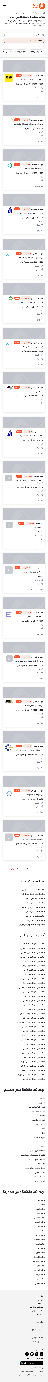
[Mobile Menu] (4, 6)
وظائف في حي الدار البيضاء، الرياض (32, 987)
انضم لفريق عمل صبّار (36, 1307)
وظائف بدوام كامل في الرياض (33, 889)
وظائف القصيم (39, 1217)
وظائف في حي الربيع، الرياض (34, 1079)
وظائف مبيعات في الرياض (35, 898)
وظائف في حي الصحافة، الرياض (33, 1039)
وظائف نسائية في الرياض (35, 915)
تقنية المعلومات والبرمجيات (34, 1168)
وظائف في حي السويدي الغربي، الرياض (30, 948)
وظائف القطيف (39, 1239)
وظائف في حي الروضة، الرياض (33, 943)
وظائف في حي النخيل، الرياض (33, 978)
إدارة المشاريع (40, 1172)
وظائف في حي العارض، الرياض (33, 1044)
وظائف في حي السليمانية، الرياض (32, 1013)
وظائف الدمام (40, 1209)
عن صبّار (40, 1300)
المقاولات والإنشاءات (37, 1159)
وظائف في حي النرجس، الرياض (33, 1070)
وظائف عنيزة (40, 1248)
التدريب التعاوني (37, 1310)
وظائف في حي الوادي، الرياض (33, 1026)
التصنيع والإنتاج (39, 1176)
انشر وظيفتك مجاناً (37, 1329)
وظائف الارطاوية (39, 1270)
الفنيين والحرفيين (38, 1181)
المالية (42, 1133)
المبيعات (42, 1098)
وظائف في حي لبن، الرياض (35, 1009)
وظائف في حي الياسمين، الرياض (32, 1061)
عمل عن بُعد (21, 51)
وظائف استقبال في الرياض (35, 902)
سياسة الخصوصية (37, 1375)
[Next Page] (12, 868)
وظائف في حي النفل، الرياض (34, 1031)
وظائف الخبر (40, 1213)
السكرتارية (41, 1141)
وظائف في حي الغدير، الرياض (34, 1048)
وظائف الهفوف (39, 1222)
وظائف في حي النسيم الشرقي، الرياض (30, 1022)
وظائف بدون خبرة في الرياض (34, 920)
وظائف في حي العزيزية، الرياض (33, 1035)
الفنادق (42, 1115)
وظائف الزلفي (40, 1283)
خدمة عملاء (40, 1124)
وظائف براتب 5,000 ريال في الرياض (32, 924)
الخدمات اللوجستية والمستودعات (32, 1155)
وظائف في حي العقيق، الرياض (33, 965)
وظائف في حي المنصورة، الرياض (33, 952)
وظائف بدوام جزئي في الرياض (33, 907)
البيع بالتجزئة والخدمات (36, 1107)
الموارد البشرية (39, 1137)
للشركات (40, 1326)
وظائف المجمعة (39, 1226)
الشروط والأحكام (24, 1375)
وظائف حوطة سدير (38, 1261)
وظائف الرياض (40, 1200)
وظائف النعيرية (39, 1257)
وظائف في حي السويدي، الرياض (32, 956)
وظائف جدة (41, 1204)
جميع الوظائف (35, 13)
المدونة (40, 1303)
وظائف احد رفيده (38, 1235)
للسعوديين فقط (36, 51)
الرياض (25, 13)
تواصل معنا (39, 1314)
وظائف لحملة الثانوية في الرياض (33, 894)
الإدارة (43, 1146)
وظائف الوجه (40, 1274)
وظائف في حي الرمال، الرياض (34, 1000)
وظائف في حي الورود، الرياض (34, 974)
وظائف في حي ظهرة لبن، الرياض (32, 1066)
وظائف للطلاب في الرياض (35, 911)
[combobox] (22, 46)
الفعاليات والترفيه (38, 1120)
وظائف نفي (40, 1252)
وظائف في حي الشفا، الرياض (34, 970)
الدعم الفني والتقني (37, 1150)
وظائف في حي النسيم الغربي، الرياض (31, 1074)
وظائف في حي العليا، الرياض (34, 1004)
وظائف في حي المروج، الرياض (33, 1018)
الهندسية (41, 1163)
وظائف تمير (41, 1265)
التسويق (42, 1102)
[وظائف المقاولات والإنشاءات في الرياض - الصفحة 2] (12, 868)
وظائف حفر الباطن (38, 1230)
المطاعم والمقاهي (38, 1111)
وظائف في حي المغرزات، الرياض (33, 1057)
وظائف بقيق (40, 1278)
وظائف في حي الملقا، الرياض (34, 996)
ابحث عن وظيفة (38, 1341)
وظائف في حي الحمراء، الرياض (33, 983)
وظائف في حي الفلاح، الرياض (33, 1052)
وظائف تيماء (40, 1243)
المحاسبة (41, 1128)
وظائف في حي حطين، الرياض (33, 991)
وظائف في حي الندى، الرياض (34, 961)
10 (18, 868)
